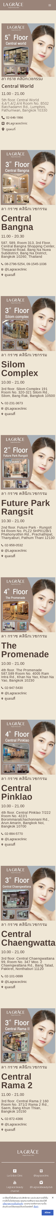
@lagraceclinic (41, 1175)
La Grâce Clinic (15, 1175)
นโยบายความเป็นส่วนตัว (13, 1203)
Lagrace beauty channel (14, 1189)
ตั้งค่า (36, 1206)
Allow (47, 1212)
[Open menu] (49, 5)
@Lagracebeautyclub (41, 1187)
